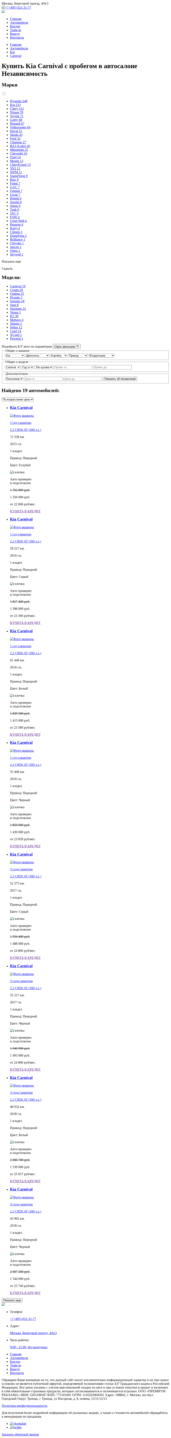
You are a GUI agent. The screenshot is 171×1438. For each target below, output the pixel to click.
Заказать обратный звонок (20, 1434)
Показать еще (12, 1300)
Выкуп (15, 34)
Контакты (17, 37)
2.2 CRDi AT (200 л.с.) (25, 430)
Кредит (15, 26)
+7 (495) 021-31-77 (18, 7)
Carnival (15, 56)
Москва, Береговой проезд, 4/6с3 (33, 1333)
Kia (12, 52)
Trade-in (15, 30)
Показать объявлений (120, 378)
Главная (15, 19)
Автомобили (19, 22)
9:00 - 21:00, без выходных (29, 1347)
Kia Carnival (21, 407)
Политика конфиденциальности (24, 1405)
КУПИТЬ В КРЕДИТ (25, 511)
